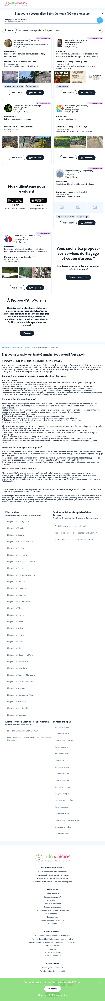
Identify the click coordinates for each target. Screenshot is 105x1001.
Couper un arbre (62, 733)
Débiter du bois (62, 833)
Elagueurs (27, 347)
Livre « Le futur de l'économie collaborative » (52, 910)
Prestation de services (53, 956)
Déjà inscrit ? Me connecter (52, 995)
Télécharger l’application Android (52, 971)
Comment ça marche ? (52, 897)
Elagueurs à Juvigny (15, 628)
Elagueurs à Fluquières (16, 595)
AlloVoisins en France (52, 914)
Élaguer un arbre (62, 727)
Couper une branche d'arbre (67, 820)
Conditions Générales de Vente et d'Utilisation (52, 936)
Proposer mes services (52, 907)
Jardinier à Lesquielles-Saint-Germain (71, 526)
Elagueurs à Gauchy (15, 535)
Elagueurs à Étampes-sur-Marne (20, 695)
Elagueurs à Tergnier (15, 528)
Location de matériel (53, 952)
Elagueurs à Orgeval (15, 548)
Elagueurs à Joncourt (16, 688)
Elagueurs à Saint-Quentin (18, 521)
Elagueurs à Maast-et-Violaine (20, 541)
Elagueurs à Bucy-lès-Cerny (18, 661)
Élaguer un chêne (62, 787)
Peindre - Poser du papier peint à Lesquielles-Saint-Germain (29, 738)
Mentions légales (52, 946)
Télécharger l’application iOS (52, 968)
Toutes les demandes (53, 904)
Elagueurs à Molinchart (17, 701)
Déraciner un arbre (63, 827)
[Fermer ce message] (100, 983)
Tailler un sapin (61, 807)
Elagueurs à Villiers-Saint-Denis (20, 655)
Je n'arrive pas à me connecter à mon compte (52, 875)
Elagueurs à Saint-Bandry (17, 708)
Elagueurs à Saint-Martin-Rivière (20, 681)
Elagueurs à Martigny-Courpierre (21, 561)
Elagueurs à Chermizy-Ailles (19, 601)
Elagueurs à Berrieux (15, 615)
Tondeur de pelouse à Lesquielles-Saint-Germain (76, 532)
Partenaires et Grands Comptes (52, 920)
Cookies (52, 949)
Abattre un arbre (62, 753)
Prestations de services (14, 347)
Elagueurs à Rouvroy (15, 621)
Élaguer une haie (62, 767)
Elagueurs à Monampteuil (18, 588)
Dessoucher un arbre (64, 800)
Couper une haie (62, 780)
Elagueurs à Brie (14, 648)
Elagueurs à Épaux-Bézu (17, 668)
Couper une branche (64, 740)
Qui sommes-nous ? (52, 894)
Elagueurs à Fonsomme (17, 555)
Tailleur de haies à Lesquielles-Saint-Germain (74, 539)
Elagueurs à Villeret (15, 608)
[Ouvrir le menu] (98, 3)
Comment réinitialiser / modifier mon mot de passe (52, 881)
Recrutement (52, 924)
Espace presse (52, 917)
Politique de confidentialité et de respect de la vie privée (52, 939)
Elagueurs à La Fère (15, 635)
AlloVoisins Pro (52, 900)
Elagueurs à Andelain (16, 581)
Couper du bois (61, 760)
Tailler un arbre (61, 747)
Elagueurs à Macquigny (17, 715)
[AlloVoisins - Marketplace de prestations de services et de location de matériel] (15, 5)
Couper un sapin (62, 773)
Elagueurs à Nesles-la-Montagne (21, 675)
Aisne (35, 347)
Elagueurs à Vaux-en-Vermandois (21, 575)
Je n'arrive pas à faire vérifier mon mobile (52, 871)
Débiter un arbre (62, 813)
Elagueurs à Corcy (15, 641)
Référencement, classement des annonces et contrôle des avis (52, 942)
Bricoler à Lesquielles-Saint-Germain (22, 730)
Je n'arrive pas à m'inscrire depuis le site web (52, 878)
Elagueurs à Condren (16, 568)
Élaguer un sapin (62, 793)
